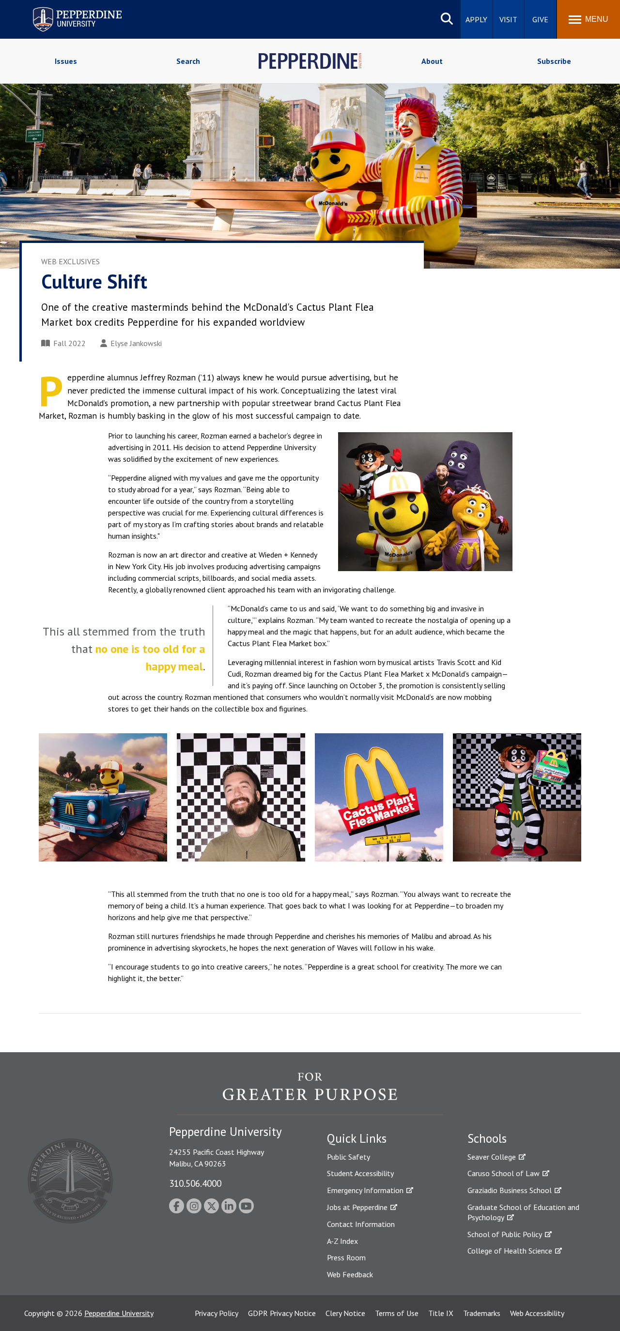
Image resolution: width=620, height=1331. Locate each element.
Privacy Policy (216, 1313)
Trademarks (481, 1313)
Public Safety (348, 1157)
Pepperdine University (66, 9)
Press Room (346, 1257)
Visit (508, 19)
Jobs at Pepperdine (357, 1207)
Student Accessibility (360, 1173)
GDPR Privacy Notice (282, 1313)
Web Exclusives (70, 261)
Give (540, 19)
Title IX (440, 1313)
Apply (476, 19)
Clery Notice (345, 1313)
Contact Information (361, 1224)
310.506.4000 (195, 1183)
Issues (66, 61)
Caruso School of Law (503, 1173)
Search (188, 61)
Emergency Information (365, 1190)
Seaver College (491, 1157)
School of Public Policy (504, 1234)
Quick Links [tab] (357, 1138)
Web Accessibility (537, 1313)
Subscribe (554, 61)
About (432, 61)
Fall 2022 (69, 343)
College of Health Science (509, 1250)
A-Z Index (342, 1241)
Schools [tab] (487, 1138)
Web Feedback (350, 1274)
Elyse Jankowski (136, 343)
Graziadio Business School (509, 1190)
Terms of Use (396, 1313)
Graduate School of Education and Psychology (523, 1212)
